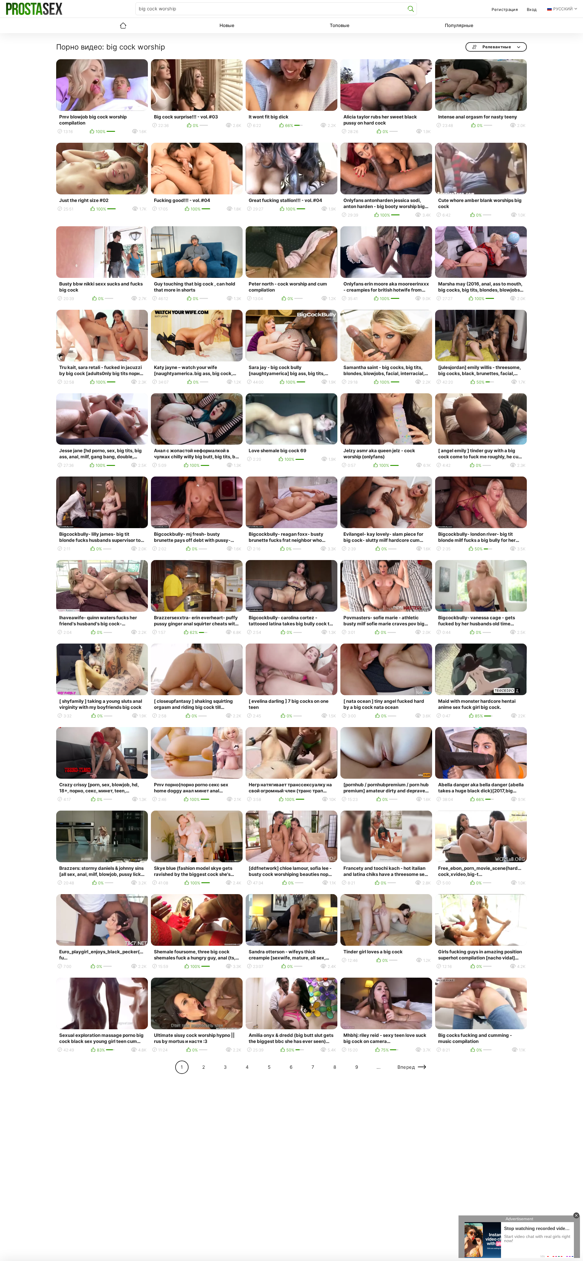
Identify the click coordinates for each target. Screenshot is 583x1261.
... (378, 1067)
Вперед (406, 1067)
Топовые (339, 25)
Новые (227, 25)
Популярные (459, 25)
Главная (123, 25)
